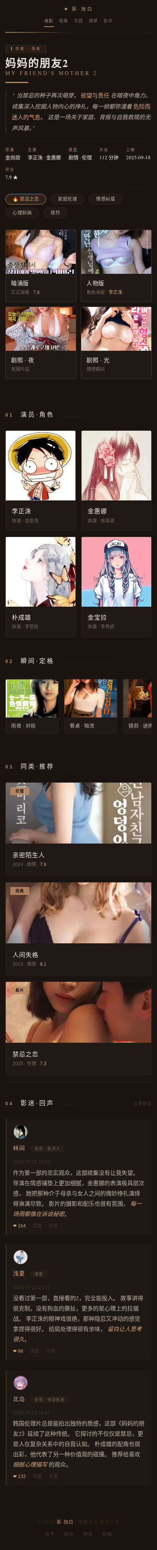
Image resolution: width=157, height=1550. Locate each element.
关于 (50, 1534)
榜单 (93, 21)
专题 (78, 21)
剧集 (64, 21)
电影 (49, 21)
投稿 (107, 1534)
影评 (108, 21)
